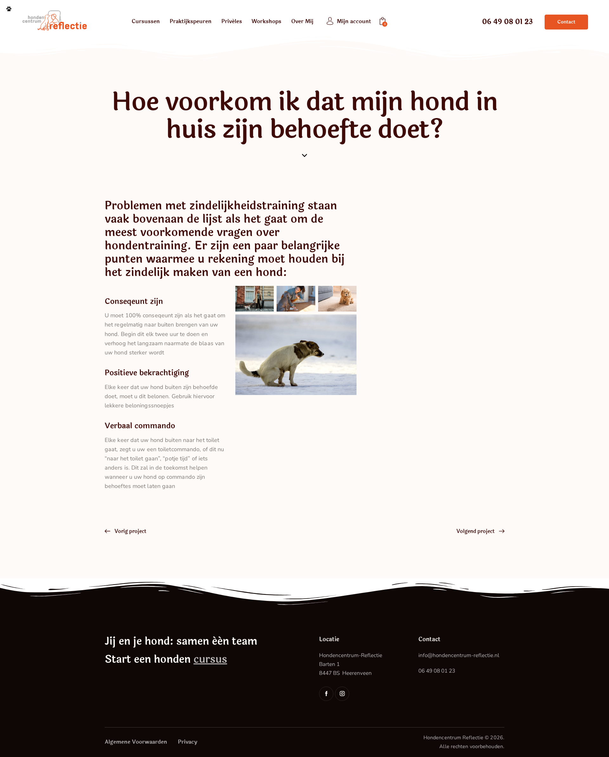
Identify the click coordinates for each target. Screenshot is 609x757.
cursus (210, 659)
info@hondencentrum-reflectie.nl (458, 655)
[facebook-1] (326, 694)
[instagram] (342, 694)
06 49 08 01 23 (436, 671)
